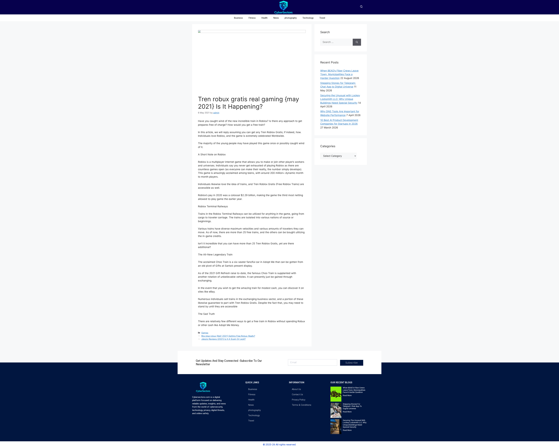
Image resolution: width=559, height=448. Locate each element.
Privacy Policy (298, 399)
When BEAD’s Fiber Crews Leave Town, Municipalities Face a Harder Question (339, 74)
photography (291, 18)
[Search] (357, 42)
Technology (308, 18)
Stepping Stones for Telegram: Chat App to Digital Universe (352, 406)
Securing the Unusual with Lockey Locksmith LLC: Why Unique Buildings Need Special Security (340, 99)
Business (238, 18)
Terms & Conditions (301, 405)
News (276, 18)
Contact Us (297, 394)
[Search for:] (336, 42)
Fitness (252, 18)
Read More (347, 395)
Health (264, 18)
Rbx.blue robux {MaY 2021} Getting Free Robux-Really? (228, 336)
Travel (322, 18)
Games (204, 332)
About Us (296, 389)
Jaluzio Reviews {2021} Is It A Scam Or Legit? (223, 339)
